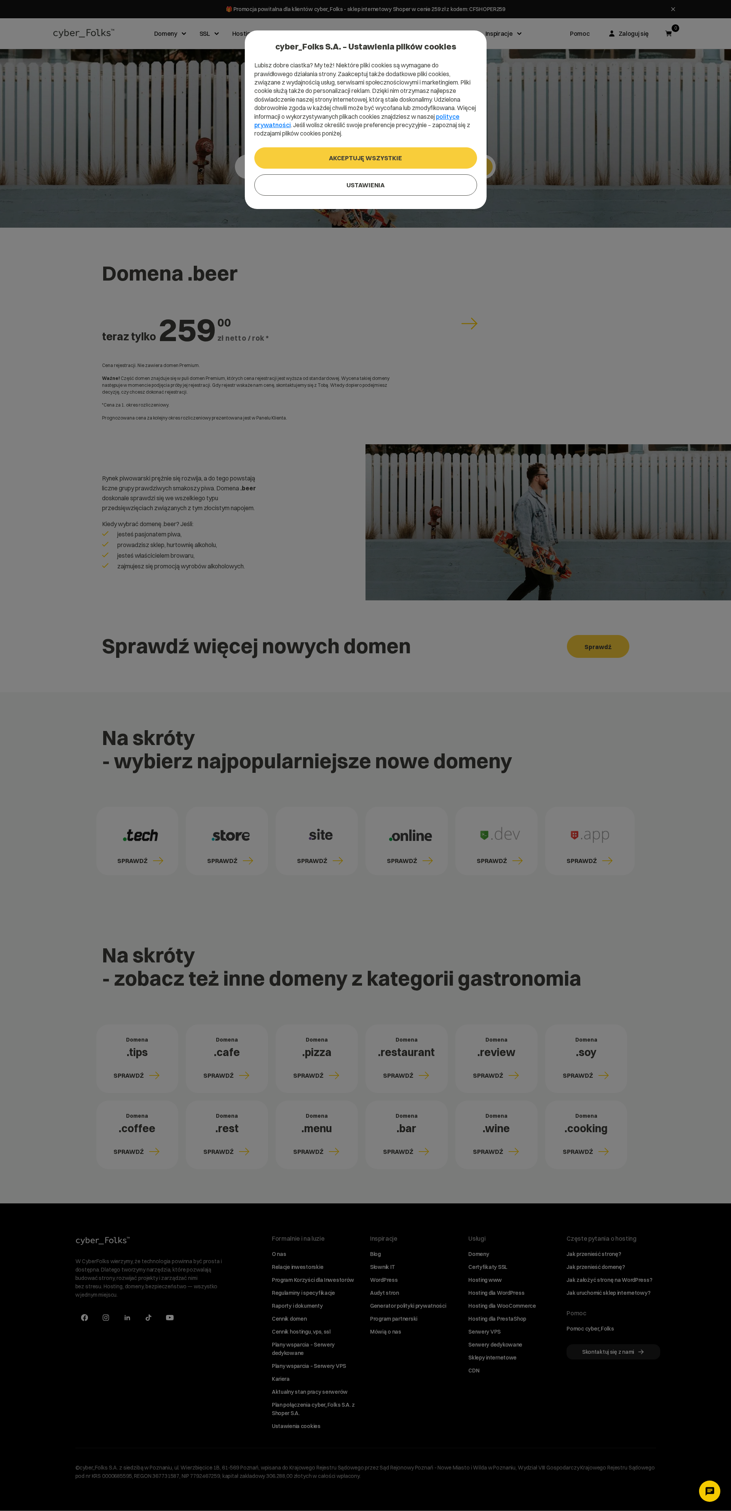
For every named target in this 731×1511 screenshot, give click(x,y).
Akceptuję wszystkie (365, 158)
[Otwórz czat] (709, 1491)
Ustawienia (365, 185)
